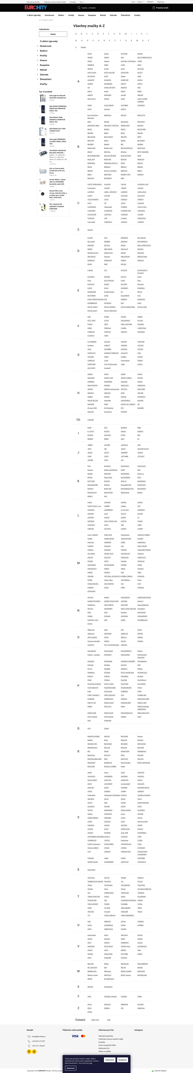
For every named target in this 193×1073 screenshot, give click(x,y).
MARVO (90, 546)
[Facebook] (29, 1051)
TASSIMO (107, 881)
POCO (139, 688)
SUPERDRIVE (109, 862)
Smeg (123, 814)
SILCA (139, 799)
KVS (105, 496)
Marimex (91, 542)
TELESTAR (141, 885)
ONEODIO (107, 633)
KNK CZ (123, 481)
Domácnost (45, 46)
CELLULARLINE (93, 199)
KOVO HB (107, 489)
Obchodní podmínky (33, 2)
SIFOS (106, 799)
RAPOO (107, 736)
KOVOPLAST (92, 492)
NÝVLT (90, 624)
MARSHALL (141, 542)
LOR (122, 525)
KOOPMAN (141, 485)
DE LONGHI (141, 238)
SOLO (123, 821)
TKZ (105, 900)
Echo (89, 280)
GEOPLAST (92, 353)
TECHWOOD (125, 885)
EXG (122, 303)
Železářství (45, 79)
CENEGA (124, 199)
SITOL (139, 806)
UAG (89, 921)
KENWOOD (125, 474)
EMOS (90, 288)
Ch (126, 33)
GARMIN (124, 345)
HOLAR (123, 397)
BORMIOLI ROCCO (111, 163)
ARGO (123, 91)
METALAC (141, 561)
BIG (122, 144)
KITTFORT (91, 481)
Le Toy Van (125, 510)
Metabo (123, 561)
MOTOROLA (125, 580)
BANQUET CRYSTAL (111, 125)
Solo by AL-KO (142, 821)
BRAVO (90, 171)
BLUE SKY (91, 159)
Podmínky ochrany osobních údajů (55, 2)
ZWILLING (141, 1008)
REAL (106, 740)
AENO (90, 61)
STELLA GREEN (93, 848)
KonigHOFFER (126, 485)
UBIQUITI (107, 921)
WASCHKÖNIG (142, 964)
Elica (139, 280)
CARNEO (124, 192)
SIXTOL (90, 810)
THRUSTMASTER (94, 896)
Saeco (106, 772)
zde (90, 1063)
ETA (105, 299)
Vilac (139, 950)
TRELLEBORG (126, 908)
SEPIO (106, 787)
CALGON (107, 184)
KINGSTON (108, 477)
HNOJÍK (140, 393)
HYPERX (124, 412)
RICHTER (140, 747)
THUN (123, 896)
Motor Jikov (108, 580)
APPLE (139, 84)
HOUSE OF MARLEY (128, 404)
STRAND (107, 851)
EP (122, 292)
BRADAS (107, 167)
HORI (106, 404)
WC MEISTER (92, 967)
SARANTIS (124, 780)
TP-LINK (107, 908)
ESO (139, 295)
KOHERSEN (141, 481)
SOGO (123, 818)
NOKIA (90, 616)
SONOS (90, 829)
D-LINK (90, 238)
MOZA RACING (93, 584)
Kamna (43, 60)
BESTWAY (141, 140)
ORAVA (140, 637)
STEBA (139, 840)
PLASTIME (124, 684)
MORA (90, 580)
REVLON (124, 747)
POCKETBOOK (126, 688)
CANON (140, 188)
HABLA (90, 374)
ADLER (90, 57)
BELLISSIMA (108, 137)
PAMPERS (107, 655)
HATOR (140, 378)
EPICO (139, 292)
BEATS (123, 129)
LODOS (140, 521)
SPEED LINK (125, 829)
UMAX (123, 925)
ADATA (140, 54)
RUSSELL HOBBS (110, 766)
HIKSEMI (91, 393)
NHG (89, 612)
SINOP (123, 806)
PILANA (140, 676)
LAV (138, 506)
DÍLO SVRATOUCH (144, 245)
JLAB (89, 456)
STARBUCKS (92, 840)
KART (123, 470)
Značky (43, 84)
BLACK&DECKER (94, 156)
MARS (123, 542)
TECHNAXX (108, 885)
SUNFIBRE (141, 858)
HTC (122, 408)
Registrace (160, 2)
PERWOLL (91, 672)
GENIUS (140, 349)
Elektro (44, 50)
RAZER (90, 740)
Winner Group (93, 975)
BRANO (123, 167)
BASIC (90, 129)
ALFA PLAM (92, 72)
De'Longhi (91, 241)
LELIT (106, 514)
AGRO (139, 61)
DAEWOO (124, 238)
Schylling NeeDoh (143, 795)
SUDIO (123, 858)
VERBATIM (125, 942)
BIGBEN (140, 144)
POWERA (91, 699)
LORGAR (91, 529)
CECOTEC (124, 196)
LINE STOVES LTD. (110, 521)
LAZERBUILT (108, 510)
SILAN (123, 799)
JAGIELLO (124, 445)
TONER (106, 904)
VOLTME (124, 958)
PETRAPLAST (142, 672)
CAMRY (107, 188)
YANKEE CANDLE (110, 996)
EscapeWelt (125, 295)
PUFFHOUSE (108, 717)
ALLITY (140, 72)
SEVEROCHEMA (143, 787)
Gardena (91, 345)
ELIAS (123, 280)
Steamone (124, 840)
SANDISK (124, 776)
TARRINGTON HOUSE (95, 881)
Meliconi (140, 553)
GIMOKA (91, 357)
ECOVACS (91, 277)
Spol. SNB (124, 833)
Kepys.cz (140, 474)
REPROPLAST (92, 747)
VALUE (139, 935)
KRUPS (90, 496)
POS (122, 695)
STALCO (107, 836)
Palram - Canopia (94, 655)
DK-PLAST (124, 249)
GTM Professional (110, 364)
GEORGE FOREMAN (111, 353)
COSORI (140, 214)
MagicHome (125, 535)
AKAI (139, 65)
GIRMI (106, 357)
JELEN (123, 449)
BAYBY (106, 129)
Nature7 (140, 601)
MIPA (139, 572)
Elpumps (140, 284)
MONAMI (140, 576)
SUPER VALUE (93, 862)
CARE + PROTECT (110, 192)
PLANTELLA (141, 680)
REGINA (140, 740)
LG (138, 517)
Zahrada (44, 74)
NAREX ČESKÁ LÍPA (111, 601)
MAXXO (124, 550)
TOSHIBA (124, 904)
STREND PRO (126, 851)
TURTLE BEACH (109, 915)
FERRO (140, 317)
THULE (106, 896)
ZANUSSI (107, 1004)
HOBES (90, 397)
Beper (106, 140)
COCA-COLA (141, 207)
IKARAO (124, 427)
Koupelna (44, 65)
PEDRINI (107, 669)
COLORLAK (108, 210)
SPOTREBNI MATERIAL (96, 836)
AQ (89, 87)
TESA (106, 889)
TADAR (123, 878)
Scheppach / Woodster (112, 795)
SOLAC (140, 818)
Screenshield (125, 784)
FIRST (106, 324)
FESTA (106, 320)
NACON (90, 597)
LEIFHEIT (91, 514)
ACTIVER (124, 54)
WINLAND (141, 971)
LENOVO (91, 517)
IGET (105, 427)
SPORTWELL (142, 833)
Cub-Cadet (91, 222)
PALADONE (92, 651)
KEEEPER (107, 474)
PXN (89, 720)
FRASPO (124, 332)
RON (106, 759)
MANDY (140, 538)
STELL (139, 844)
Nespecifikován (143, 605)
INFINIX (90, 435)
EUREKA (124, 299)
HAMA (139, 374)
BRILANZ (124, 171)
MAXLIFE (107, 550)
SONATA (124, 825)
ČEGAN (90, 230)
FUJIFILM (91, 335)
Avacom (107, 109)
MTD (139, 584)
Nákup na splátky (105, 1051)
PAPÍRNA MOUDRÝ (128, 661)
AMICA (140, 80)
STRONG (91, 858)
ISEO (122, 439)
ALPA (106, 76)
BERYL (123, 140)
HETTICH (124, 389)
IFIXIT (90, 427)
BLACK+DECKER (110, 156)
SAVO (90, 784)
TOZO (90, 908)
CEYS (89, 203)
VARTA (140, 939)
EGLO (139, 277)
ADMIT (106, 57)
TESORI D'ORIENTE (144, 889)
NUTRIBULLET (142, 620)
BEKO (106, 133)
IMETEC (107, 431)
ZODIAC (107, 1008)
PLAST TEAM (109, 684)
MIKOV (90, 572)
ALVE (139, 76)
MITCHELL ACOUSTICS (112, 576)
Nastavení (71, 1068)
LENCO (123, 514)
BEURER (91, 144)
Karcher (90, 470)
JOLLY (106, 456)
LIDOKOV (91, 521)
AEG (122, 57)
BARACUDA (125, 125)
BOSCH (140, 163)
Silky (105, 803)
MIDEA (106, 569)
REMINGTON (92, 744)
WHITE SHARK (126, 971)
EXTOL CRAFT (93, 307)
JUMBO (90, 460)
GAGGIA (107, 342)
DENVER (91, 245)
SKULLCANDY (126, 810)
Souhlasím (123, 1060)
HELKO (139, 382)
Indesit (123, 431)
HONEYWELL (125, 400)
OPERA (140, 633)
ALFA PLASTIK (109, 72)
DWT (106, 264)
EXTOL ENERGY (110, 307)
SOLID (90, 821)
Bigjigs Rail (91, 148)
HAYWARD (108, 382)
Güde (123, 364)
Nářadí (43, 69)
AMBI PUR (124, 80)
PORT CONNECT (94, 695)
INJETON (107, 435)
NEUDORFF (108, 609)
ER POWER (92, 295)
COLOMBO (91, 210)
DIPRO (90, 249)
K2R (89, 466)
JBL (105, 449)
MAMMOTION (126, 538)
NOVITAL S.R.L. (93, 620)
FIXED (90, 328)
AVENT (123, 109)
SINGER (107, 806)
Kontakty (73, 2)
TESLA (123, 889)
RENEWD (124, 744)
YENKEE (124, 996)
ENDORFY (124, 288)
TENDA (90, 889)
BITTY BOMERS (143, 152)
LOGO (106, 525)
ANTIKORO (108, 84)
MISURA (91, 576)
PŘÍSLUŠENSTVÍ (143, 713)
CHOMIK (91, 420)
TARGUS (140, 878)
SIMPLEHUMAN (143, 803)
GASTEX (140, 345)
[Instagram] (34, 1051)
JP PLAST (140, 456)
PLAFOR (124, 680)
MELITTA (107, 557)
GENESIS (124, 349)
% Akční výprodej (48, 41)
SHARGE (107, 791)
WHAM (140, 967)
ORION (106, 641)
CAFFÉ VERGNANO (95, 184)
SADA (90, 772)
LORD (139, 525)
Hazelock (124, 382)
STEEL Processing (94, 844)
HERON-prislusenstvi (111, 389)
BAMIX (106, 122)
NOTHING (124, 616)
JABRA (90, 445)
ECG (105, 270)
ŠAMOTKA (91, 870)
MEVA (139, 565)
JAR (138, 445)
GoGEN (140, 357)
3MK (108, 1020)
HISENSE (107, 393)
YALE (89, 996)
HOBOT (107, 397)
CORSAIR (124, 214)
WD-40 (123, 967)
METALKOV (92, 565)
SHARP (123, 791)
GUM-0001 (91, 368)
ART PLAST (92, 99)
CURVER (140, 222)
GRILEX (140, 360)
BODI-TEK (107, 159)
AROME (140, 95)
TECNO (140, 881)
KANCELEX (141, 466)
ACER (90, 54)
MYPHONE (91, 591)
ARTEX (106, 99)
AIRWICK (91, 65)
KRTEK (139, 492)
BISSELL (124, 152)
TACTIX (106, 878)
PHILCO (90, 676)
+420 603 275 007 (38, 1041)
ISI (138, 439)
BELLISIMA (91, 137)
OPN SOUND (92, 637)
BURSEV (140, 174)
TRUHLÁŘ (124, 911)
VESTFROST (108, 946)
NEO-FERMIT (109, 605)
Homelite (107, 400)
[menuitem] (34, 15)
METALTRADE (109, 565)
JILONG (140, 452)
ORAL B (123, 637)
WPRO (90, 979)
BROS (90, 174)
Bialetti (106, 144)
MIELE (123, 569)
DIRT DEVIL (108, 249)
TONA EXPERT (93, 904)
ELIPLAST (91, 284)
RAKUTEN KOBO (94, 736)
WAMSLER (125, 964)
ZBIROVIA (124, 1004)
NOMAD (107, 616)
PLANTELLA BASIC (94, 684)
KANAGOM (125, 466)
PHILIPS (107, 676)
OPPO (106, 637)
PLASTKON (141, 684)
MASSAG (107, 546)
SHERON (140, 791)
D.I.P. (106, 238)
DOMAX (140, 249)
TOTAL (139, 904)
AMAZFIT (91, 80)
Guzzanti (107, 368)
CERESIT (140, 199)
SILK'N (90, 803)
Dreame (107, 256)
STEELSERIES (109, 844)
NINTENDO (141, 612)
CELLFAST (141, 196)
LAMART (107, 502)
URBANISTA (108, 929)
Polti (89, 691)
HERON (90, 389)
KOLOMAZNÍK (93, 485)
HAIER (123, 374)
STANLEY (124, 836)
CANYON (91, 192)
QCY (89, 728)
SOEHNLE (107, 818)
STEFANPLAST (126, 844)
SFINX (90, 791)
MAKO (90, 538)
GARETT (107, 345)
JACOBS (107, 445)
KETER (90, 477)
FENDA (123, 317)
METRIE (123, 565)
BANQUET (141, 122)
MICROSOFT (92, 569)
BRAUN (140, 167)
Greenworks (125, 360)
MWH (123, 587)
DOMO (123, 253)
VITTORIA (124, 954)
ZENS (89, 1008)
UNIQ (89, 929)
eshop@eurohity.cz (39, 1036)
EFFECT (123, 277)
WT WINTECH (109, 979)
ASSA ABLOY (109, 105)
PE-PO (90, 669)
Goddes (123, 357)
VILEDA (90, 954)
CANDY (123, 188)
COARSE (124, 207)
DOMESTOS (108, 253)
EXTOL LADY (142, 307)
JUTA (106, 460)
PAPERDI (91, 661)
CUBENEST (108, 222)
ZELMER (140, 1004)
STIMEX (123, 848)
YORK (139, 996)
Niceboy (124, 612)
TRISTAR (91, 911)
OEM (106, 630)
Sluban (90, 814)
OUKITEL (124, 645)
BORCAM (140, 159)
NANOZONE (125, 597)
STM (89, 851)
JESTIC (106, 452)
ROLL (123, 755)
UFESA (123, 921)
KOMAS (107, 485)
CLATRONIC (92, 207)
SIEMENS (91, 799)
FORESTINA (141, 328)
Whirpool (107, 971)
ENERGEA (141, 288)
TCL (122, 881)
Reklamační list (104, 1048)
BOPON (124, 159)
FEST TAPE (91, 320)
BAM (89, 122)
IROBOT (90, 439)
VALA (106, 935)
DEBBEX (107, 241)
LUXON (123, 529)
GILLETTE (124, 353)
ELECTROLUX (109, 280)
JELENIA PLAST (143, 449)
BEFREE (90, 133)
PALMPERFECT (126, 651)
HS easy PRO (92, 408)
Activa (106, 54)
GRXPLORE (92, 364)
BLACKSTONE (126, 156)
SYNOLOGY (141, 862)
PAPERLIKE (108, 661)
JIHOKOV (124, 452)
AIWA (106, 65)
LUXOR (140, 529)
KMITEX (107, 481)
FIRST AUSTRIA (126, 324)
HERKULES (141, 385)
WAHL (106, 964)
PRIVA (90, 706)
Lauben (123, 506)
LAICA (90, 502)
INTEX (123, 435)
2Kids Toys (95, 1020)
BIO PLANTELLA (127, 148)
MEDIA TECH (108, 553)
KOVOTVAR (108, 492)
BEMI (139, 137)
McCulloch (91, 553)
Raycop (140, 736)
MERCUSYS (141, 557)
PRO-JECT (108, 706)
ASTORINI (124, 105)
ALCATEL (140, 69)
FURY (106, 335)
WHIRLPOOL (92, 971)
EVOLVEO (107, 303)
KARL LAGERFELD (110, 470)
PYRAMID (107, 720)
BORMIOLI (91, 163)
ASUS (90, 109)
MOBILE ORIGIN (126, 576)
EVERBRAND (92, 303)
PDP (139, 665)
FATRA (106, 317)
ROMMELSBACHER (94, 759)
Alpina (123, 76)
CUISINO (124, 222)
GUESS (139, 364)
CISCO (123, 203)
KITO (139, 477)
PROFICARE (92, 713)
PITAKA (107, 680)
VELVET (107, 942)
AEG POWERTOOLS (144, 57)
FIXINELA (107, 328)
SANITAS (140, 776)
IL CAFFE (91, 431)
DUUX (90, 264)
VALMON (124, 935)
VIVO (89, 958)
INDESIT (140, 431)
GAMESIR (140, 342)
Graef (106, 360)
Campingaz (92, 188)
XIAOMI (90, 987)
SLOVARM (141, 810)
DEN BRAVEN (142, 241)
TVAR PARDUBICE (127, 915)
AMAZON (107, 80)
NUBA (123, 620)
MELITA (90, 557)
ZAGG (90, 1004)
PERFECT (124, 669)
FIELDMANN (125, 320)
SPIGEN (90, 833)
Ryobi (123, 766)
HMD (123, 393)
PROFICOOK (108, 713)
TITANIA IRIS (92, 900)
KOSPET (90, 489)
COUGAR (91, 218)
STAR (139, 836)
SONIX (139, 825)
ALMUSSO (91, 76)
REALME (124, 740)
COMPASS (141, 210)
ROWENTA (108, 763)
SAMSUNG (91, 776)
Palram (140, 651)
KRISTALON (125, 492)
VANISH (107, 939)
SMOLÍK (140, 814)
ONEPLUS (124, 633)
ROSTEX (140, 759)
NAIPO (106, 597)
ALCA (123, 69)
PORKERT (124, 691)
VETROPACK (142, 946)
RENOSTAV (141, 744)
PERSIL (140, 669)
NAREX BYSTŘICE (94, 601)
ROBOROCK (141, 751)
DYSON (123, 264)
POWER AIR (141, 695)
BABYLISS (107, 115)
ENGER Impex (109, 292)
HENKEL (107, 385)
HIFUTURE (141, 389)
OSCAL (123, 641)
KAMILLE (107, 466)
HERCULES (125, 385)
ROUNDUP (91, 763)
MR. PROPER (109, 584)
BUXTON (91, 178)
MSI (122, 584)
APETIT (123, 84)
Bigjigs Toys (108, 148)
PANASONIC (125, 655)
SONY (106, 829)
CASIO (90, 196)
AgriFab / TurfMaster (128, 61)
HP (138, 404)
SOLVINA (91, 825)
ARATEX (124, 87)
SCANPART (108, 784)
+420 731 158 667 (38, 1046)
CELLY (106, 199)
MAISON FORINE (143, 535)
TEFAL (90, 885)
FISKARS (140, 324)
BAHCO (123, 115)
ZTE (122, 1008)
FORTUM (107, 332)
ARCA (90, 91)
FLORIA (123, 328)
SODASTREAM (93, 818)
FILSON (140, 320)
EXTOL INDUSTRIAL (128, 307)
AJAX (123, 65)
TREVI (139, 908)
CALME (123, 184)
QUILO (106, 728)
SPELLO (140, 829)
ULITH (90, 925)
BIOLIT (90, 152)
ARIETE (90, 95)
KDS (139, 470)
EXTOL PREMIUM (110, 311)
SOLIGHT (107, 821)
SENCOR (91, 787)
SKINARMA (108, 810)
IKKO (139, 427)
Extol (139, 303)
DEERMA (124, 241)
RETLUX (107, 747)
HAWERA (91, 382)
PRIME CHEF (142, 703)
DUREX (123, 260)
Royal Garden (125, 763)
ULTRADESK (108, 925)
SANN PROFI (92, 780)
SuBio (106, 858)
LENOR (140, 514)
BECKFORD (141, 129)
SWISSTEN (125, 862)
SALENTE (140, 772)
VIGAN (90, 950)
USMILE (123, 929)
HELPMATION (93, 385)
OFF (122, 630)
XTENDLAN (108, 987)
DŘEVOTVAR (142, 256)
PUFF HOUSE (92, 717)
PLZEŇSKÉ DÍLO (110, 688)
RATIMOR (124, 736)
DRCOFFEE (92, 256)
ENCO (106, 288)
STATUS (107, 840)
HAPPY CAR (108, 378)
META (106, 561)
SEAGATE (140, 784)
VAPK (123, 939)
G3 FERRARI (92, 342)
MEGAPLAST (125, 553)
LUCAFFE (107, 529)
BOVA (90, 167)
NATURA (124, 601)
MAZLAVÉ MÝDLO (144, 550)
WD (105, 967)
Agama (106, 61)
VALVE (90, 939)
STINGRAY (141, 848)
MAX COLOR (142, 546)
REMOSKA (108, 744)
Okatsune (91, 633)
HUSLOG (91, 412)
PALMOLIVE (108, 651)
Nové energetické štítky (107, 1045)
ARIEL (139, 91)
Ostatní (83, 47)
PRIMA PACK (109, 703)
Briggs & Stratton (110, 171)
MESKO (90, 561)
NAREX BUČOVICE (144, 597)
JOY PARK (124, 456)
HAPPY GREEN (126, 378)
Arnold (123, 95)
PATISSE (91, 665)
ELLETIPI (124, 284)
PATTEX (124, 665)
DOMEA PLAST (93, 253)
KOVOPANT (141, 489)
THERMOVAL (109, 893)
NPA (105, 620)
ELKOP (106, 284)
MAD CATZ (108, 535)
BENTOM (91, 140)
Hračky (43, 55)
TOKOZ (140, 900)
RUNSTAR (91, 766)
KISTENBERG (125, 477)
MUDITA (91, 587)
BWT (122, 178)
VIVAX (139, 954)
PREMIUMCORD (143, 699)
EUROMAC (141, 299)
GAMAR (124, 342)
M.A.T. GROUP (93, 535)
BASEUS (140, 125)
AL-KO (106, 69)
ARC (139, 87)
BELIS (123, 133)
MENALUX (124, 557)
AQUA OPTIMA (109, 87)
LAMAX (123, 502)
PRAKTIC (124, 699)
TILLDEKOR (141, 896)
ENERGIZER (92, 292)
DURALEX (91, 260)
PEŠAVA (107, 672)
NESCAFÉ (124, 605)
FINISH (90, 324)
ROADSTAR (125, 751)
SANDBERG (108, 776)
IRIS (138, 435)
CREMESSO (141, 218)
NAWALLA (91, 605)
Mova (139, 580)
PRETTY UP (92, 703)
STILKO (106, 848)
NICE (106, 612)
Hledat (53, 34)
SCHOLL (124, 795)
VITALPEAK (108, 954)
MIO (122, 572)
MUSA (106, 587)
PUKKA (123, 717)
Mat (122, 546)
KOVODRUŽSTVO (127, 489)
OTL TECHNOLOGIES (111, 645)
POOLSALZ (108, 691)
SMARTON (108, 814)
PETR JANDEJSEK (127, 672)
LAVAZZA (91, 510)
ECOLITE (124, 270)
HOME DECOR (93, 400)
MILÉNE (107, 572)
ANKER (90, 84)
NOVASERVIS (142, 616)
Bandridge (124, 122)
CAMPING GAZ (142, 184)
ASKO (90, 105)
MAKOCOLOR (109, 538)
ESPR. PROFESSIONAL (96, 299)
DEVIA (123, 245)
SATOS (139, 780)
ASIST (123, 99)
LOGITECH (91, 525)
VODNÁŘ (107, 958)
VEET (89, 942)
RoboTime (91, 755)
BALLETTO (141, 115)
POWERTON (108, 699)
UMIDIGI (140, 925)
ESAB (106, 295)
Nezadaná (141, 609)
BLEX (139, 156)
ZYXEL (90, 1012)
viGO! (106, 950)
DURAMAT (108, 260)
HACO (106, 374)
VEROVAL (91, 946)
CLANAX (140, 203)
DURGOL (140, 260)
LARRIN (107, 506)
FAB (89, 317)
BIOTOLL (107, 152)
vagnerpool (92, 935)
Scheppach (91, 795)
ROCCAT (107, 755)
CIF (105, 203)
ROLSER (140, 755)
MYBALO (140, 587)
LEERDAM (141, 510)
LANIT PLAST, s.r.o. (94, 506)
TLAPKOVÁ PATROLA (128, 900)
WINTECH (107, 975)
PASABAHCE (142, 661)
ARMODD (107, 95)
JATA (89, 449)
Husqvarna (108, 412)
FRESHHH (141, 332)
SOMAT (107, 825)
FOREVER (91, 332)
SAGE (123, 772)
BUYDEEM (108, 178)
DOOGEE (140, 253)
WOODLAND (142, 975)
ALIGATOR (124, 72)
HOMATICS (141, 397)
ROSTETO (124, 759)
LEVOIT (107, 517)
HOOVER (91, 404)
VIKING (123, 950)
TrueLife (107, 911)
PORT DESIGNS (109, 695)
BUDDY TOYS (125, 174)
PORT (139, 691)
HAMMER (91, 378)
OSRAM (140, 641)
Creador (124, 218)
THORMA (140, 893)
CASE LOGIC (141, 192)
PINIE (89, 680)
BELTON (124, 137)
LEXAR (123, 517)
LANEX (140, 502)
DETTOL (107, 245)
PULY (139, 717)
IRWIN (106, 439)
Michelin (140, 569)
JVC (122, 460)
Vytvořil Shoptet (160, 1071)
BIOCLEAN (141, 148)
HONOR (140, 400)
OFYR (139, 630)
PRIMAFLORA (126, 703)
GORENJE (91, 360)
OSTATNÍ (91, 645)
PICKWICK (124, 676)
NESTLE (90, 609)
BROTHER (107, 174)
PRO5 (123, 706)
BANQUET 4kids (93, 125)
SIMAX (123, 803)
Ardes (106, 91)
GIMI (139, 353)
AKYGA (90, 69)
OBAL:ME (91, 630)
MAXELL (91, 550)
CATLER (107, 196)
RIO (89, 751)
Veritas (140, 942)
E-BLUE (90, 270)
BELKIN (140, 133)
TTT (89, 915)
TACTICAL (91, 878)
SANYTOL (107, 780)
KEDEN (90, 474)
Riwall (106, 751)
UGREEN (140, 921)
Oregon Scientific (94, 641)
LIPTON (123, 521)
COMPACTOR (126, 210)
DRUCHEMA (125, 256)
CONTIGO (107, 214)
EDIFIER (107, 277)
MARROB (107, 542)
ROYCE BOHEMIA (143, 763)
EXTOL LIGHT (92, 311)
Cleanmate (108, 207)
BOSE (123, 163)
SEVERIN (124, 787)
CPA (105, 218)
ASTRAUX (141, 105)
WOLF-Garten (126, 975)
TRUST (139, 911)
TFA (89, 893)
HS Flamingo (108, 408)
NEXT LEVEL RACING (128, 609)
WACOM (91, 964)
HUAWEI (140, 408)
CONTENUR (92, 214)
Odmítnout (109, 1060)
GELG (89, 349)
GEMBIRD (107, 349)
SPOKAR (107, 833)
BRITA (139, 171)
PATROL (107, 665)
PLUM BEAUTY (93, 688)
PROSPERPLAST (127, 713)
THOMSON (125, 893)
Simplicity (91, 806)
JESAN (90, 452)
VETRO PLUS (125, 946)
